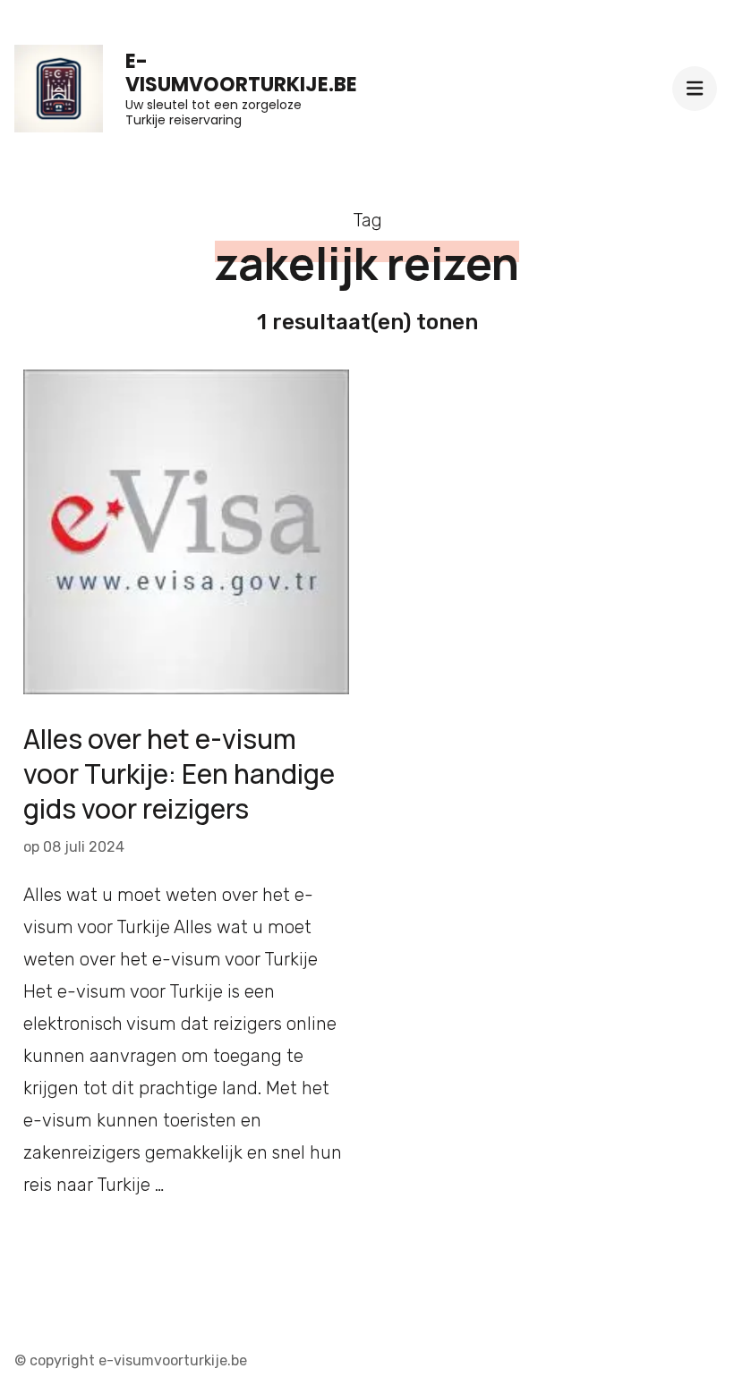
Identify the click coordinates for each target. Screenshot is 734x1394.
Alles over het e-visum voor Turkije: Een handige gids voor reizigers (179, 773)
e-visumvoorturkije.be (241, 72)
